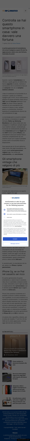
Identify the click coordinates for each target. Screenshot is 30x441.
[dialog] (15, 220)
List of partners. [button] (18, 226)
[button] (15, 217)
